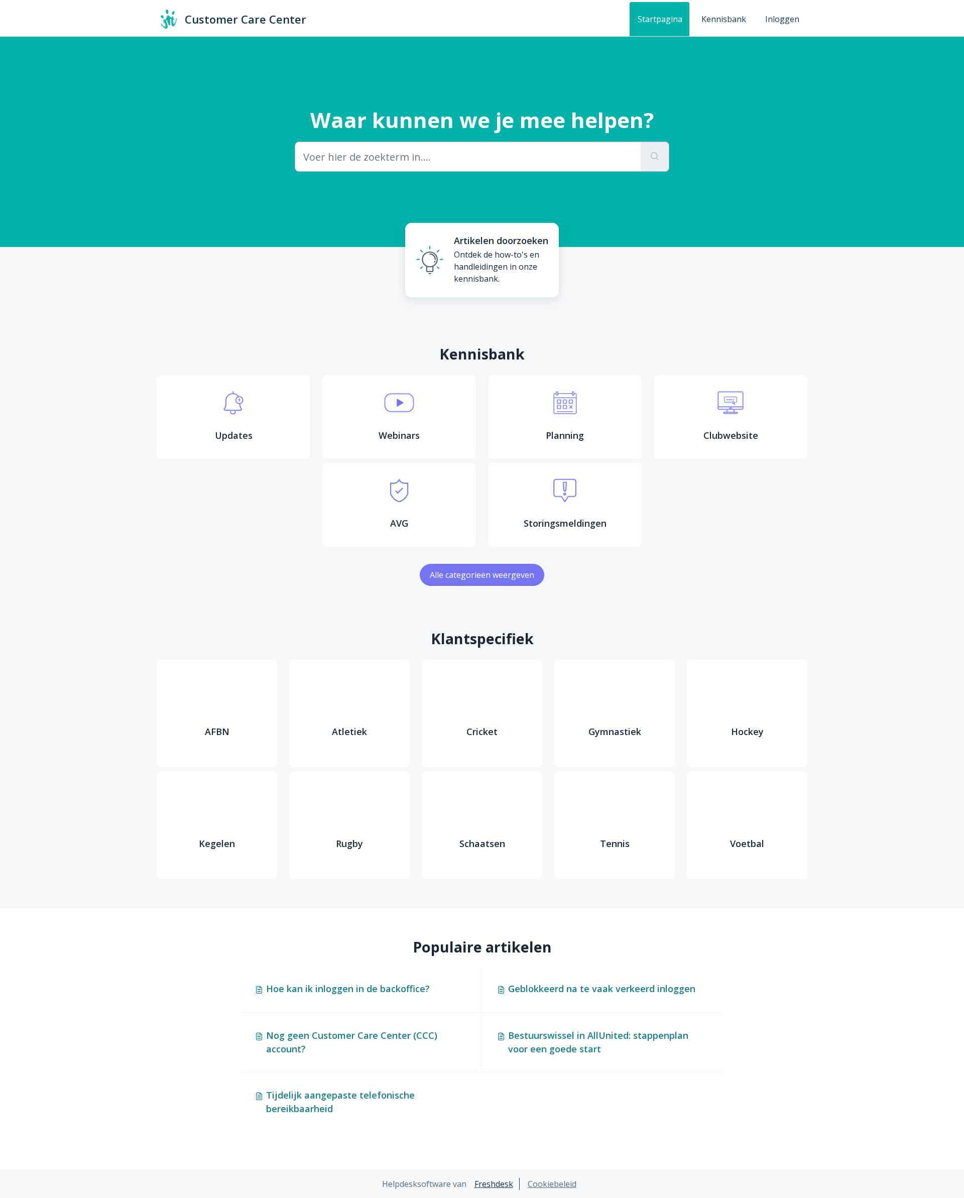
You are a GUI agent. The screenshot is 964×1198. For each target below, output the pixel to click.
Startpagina (660, 19)
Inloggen (782, 19)
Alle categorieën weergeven (482, 574)
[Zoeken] (655, 157)
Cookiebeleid (552, 1183)
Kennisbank (723, 19)
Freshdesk (493, 1183)
